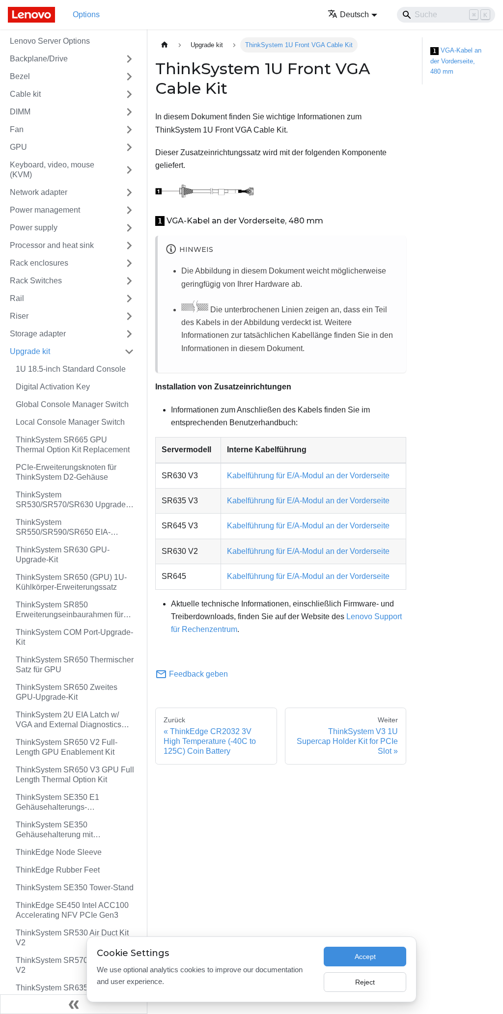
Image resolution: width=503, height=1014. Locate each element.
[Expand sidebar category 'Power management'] (129, 210)
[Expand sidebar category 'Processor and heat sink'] (129, 245)
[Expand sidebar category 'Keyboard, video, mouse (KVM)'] (129, 170)
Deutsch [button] (354, 14)
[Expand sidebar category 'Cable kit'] (129, 94)
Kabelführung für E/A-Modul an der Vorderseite (308, 475)
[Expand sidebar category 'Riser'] (129, 316)
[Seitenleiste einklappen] (73, 1004)
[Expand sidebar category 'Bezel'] (129, 76)
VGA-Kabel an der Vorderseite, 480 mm (455, 61)
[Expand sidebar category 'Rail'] (129, 298)
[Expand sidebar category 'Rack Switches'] (129, 281)
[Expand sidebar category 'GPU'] (129, 147)
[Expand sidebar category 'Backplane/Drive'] (129, 59)
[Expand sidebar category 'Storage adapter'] (129, 334)
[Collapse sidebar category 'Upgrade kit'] (129, 351)
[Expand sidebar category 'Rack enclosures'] (129, 263)
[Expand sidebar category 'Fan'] (129, 129)
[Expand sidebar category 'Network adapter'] (129, 192)
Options (86, 14)
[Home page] (164, 45)
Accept (365, 956)
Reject (365, 982)
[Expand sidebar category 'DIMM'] (129, 112)
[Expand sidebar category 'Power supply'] (129, 228)
